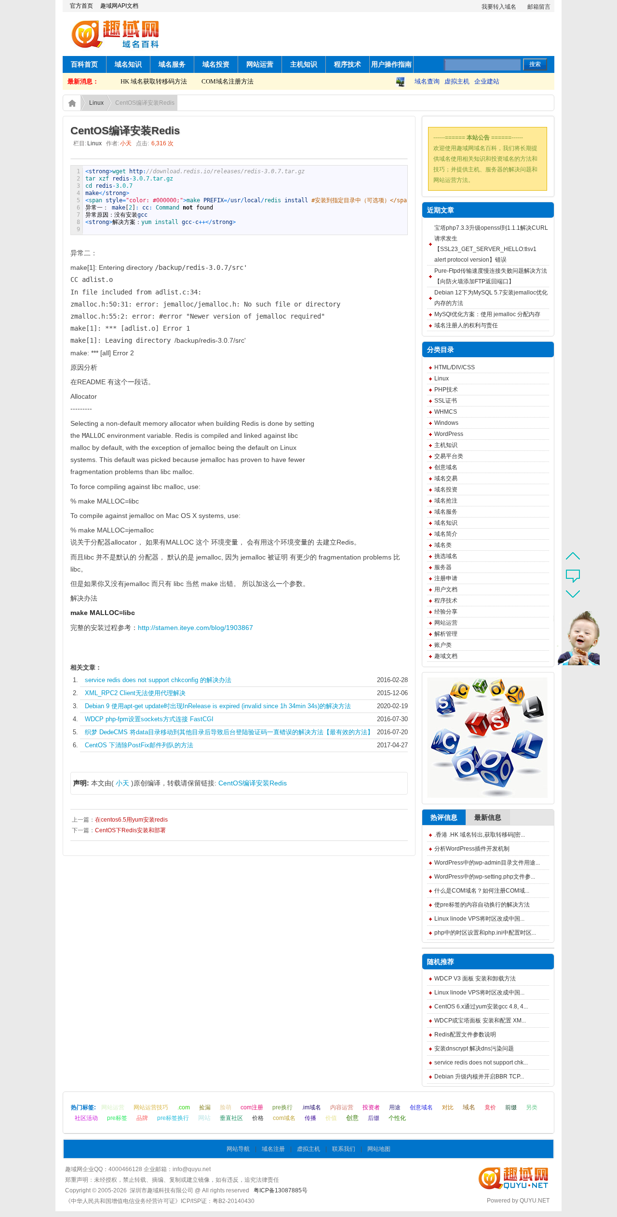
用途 (395, 1107)
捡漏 (205, 1107)
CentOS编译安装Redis (252, 783)
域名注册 (273, 1149)
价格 (258, 1118)
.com (183, 1107)
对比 (448, 1107)
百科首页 (84, 64)
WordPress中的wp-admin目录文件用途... (487, 862)
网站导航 (238, 1149)
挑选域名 (445, 556)
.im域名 (311, 1107)
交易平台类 (448, 456)
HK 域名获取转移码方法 (143, 81)
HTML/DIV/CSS (454, 367)
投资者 (371, 1107)
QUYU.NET (535, 1200)
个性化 (397, 1118)
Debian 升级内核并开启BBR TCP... (479, 1076)
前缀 (511, 1107)
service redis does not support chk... (481, 1062)
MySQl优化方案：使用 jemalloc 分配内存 (487, 314)
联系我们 (343, 1149)
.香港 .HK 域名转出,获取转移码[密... (479, 834)
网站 (204, 1117)
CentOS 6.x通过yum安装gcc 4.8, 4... (481, 1006)
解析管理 (445, 633)
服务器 (443, 567)
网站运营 (259, 64)
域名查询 (427, 81)
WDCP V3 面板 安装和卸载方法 (475, 978)
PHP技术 (446, 389)
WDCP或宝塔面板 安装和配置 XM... (480, 1020)
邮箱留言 (538, 6)
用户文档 (445, 589)
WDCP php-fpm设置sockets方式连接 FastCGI (149, 719)
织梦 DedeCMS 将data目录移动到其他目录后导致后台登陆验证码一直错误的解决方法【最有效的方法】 (229, 732)
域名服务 (172, 64)
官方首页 (81, 5)
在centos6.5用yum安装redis (131, 819)
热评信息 (443, 817)
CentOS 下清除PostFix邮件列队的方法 (139, 745)
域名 (469, 1107)
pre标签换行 (173, 1118)
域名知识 (128, 64)
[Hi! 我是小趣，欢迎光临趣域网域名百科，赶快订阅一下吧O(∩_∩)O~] (571, 640)
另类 (531, 1107)
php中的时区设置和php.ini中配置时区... (485, 932)
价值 (331, 1118)
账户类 (443, 645)
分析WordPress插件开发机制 (472, 848)
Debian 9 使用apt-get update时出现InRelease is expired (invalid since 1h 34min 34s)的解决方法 (218, 706)
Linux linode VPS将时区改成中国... (479, 918)
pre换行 (282, 1107)
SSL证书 (445, 400)
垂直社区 (231, 1118)
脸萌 (225, 1107)
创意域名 (445, 467)
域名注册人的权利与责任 (466, 325)
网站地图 (378, 1149)
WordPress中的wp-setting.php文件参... (484, 876)
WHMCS (445, 411)
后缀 (373, 1118)
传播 (310, 1118)
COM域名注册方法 (217, 81)
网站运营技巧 (151, 1107)
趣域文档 (445, 656)
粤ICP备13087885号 (281, 1190)
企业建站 (486, 81)
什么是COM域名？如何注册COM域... (481, 890)
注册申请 (445, 578)
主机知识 (303, 64)
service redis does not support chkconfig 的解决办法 (158, 680)
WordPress (448, 434)
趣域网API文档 (119, 5)
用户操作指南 (391, 64)
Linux (96, 102)
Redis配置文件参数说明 (465, 1034)
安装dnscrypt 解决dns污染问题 (474, 1048)
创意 (352, 1117)
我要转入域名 (499, 6)
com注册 (252, 1107)
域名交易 (445, 478)
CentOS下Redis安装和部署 (130, 830)
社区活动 (86, 1118)
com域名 (284, 1118)
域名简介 (445, 534)
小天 (122, 783)
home (71, 103)
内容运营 (341, 1107)
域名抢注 (445, 500)
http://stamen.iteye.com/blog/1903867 (195, 627)
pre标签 (117, 1118)
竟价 (490, 1107)
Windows (446, 423)
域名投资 (215, 64)
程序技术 (347, 64)
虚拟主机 (456, 81)
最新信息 (487, 817)
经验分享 (445, 611)
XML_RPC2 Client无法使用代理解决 (135, 693)
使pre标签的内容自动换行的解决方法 (482, 904)
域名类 (443, 545)
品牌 (142, 1118)
